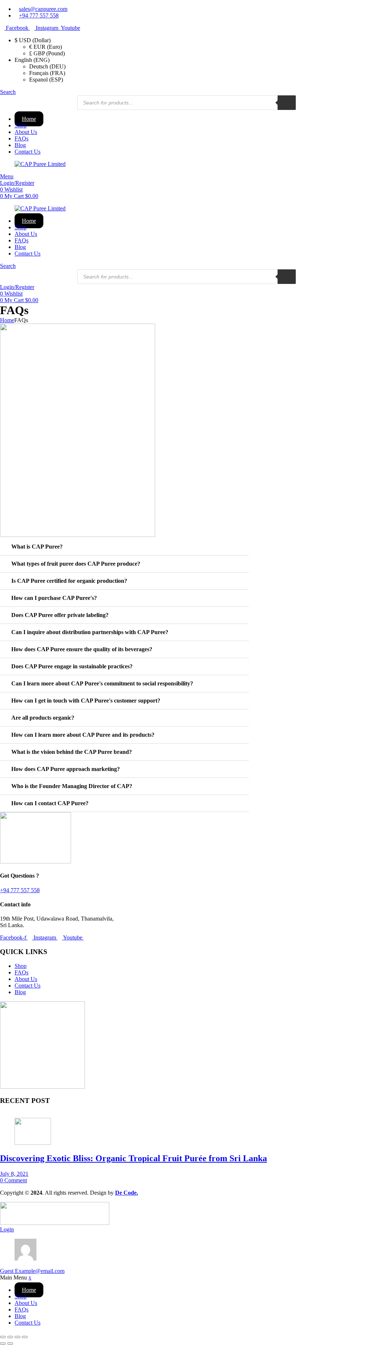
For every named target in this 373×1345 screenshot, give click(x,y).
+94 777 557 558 (20, 890)
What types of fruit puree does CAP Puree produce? (75, 564)
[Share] (17, 1337)
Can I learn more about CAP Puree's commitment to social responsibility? (102, 683)
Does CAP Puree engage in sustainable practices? (72, 666)
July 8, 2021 (14, 1174)
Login (7, 1229)
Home (29, 119)
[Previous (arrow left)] (3, 1343)
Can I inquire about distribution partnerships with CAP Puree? (89, 632)
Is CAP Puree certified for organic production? (69, 581)
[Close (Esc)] (25, 1337)
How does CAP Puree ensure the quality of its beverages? (81, 649)
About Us (26, 132)
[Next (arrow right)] (10, 1343)
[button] (124, 546)
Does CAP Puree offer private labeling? (60, 615)
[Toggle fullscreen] (10, 1337)
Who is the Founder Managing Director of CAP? (71, 786)
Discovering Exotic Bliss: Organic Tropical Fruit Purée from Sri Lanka (133, 1158)
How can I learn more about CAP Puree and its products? (82, 735)
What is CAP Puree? (37, 546)
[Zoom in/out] (3, 1337)
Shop (21, 125)
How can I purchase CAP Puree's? (54, 598)
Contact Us (27, 152)
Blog (20, 145)
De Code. (126, 1193)
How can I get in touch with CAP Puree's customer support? (85, 700)
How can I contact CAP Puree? (50, 803)
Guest (32, 1271)
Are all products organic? (42, 718)
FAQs (21, 138)
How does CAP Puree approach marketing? (65, 769)
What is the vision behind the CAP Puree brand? (71, 752)
